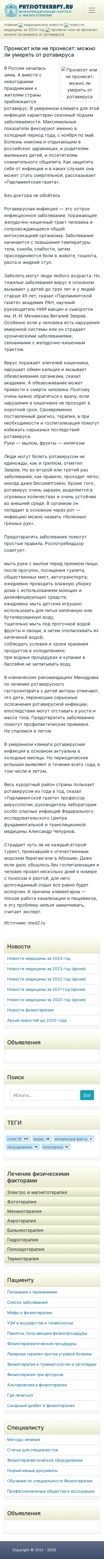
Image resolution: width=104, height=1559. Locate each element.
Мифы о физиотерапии (29, 1312)
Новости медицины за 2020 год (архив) (46, 999)
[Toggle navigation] (92, 10)
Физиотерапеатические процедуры (42, 1343)
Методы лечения (23, 1439)
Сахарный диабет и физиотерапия (41, 1405)
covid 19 (17, 1139)
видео (42, 1139)
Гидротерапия (22, 1239)
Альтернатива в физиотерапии (37, 1384)
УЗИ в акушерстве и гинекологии (40, 1323)
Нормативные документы (32, 1470)
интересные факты (73, 1139)
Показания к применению (32, 1292)
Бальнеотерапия (25, 1230)
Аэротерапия (21, 1220)
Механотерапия (24, 1211)
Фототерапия (21, 1201)
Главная (10, 25)
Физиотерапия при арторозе (35, 1374)
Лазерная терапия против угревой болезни (49, 1353)
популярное (56, 1147)
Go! (87, 1095)
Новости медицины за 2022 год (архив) (46, 979)
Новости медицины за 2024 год (38, 958)
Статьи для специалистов (32, 1449)
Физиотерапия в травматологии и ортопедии (52, 1364)
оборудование (22, 1147)
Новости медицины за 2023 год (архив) (46, 968)
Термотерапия (23, 1258)
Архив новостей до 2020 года (37, 1020)
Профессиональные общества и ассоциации (51, 1491)
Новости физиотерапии (30, 1010)
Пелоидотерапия (25, 1249)
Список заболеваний (27, 1302)
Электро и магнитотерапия (37, 1192)
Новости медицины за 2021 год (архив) (46, 989)
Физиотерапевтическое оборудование (45, 1460)
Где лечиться (20, 1395)
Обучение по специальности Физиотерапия (49, 1480)
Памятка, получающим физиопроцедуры (47, 1333)
